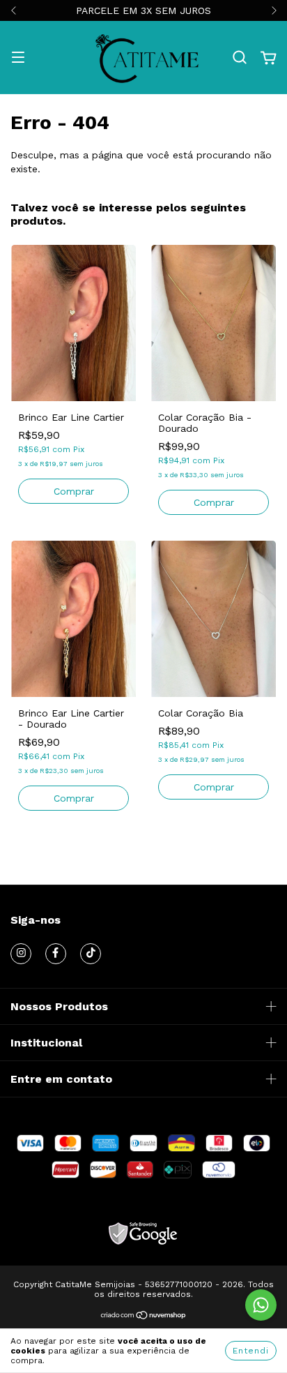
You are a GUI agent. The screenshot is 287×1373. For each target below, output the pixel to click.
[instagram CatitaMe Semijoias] (20, 953)
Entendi (251, 1351)
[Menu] (18, 58)
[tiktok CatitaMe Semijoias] (90, 953)
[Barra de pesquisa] (240, 57)
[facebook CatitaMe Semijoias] (55, 953)
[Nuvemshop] (143, 1316)
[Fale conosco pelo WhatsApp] (261, 1305)
